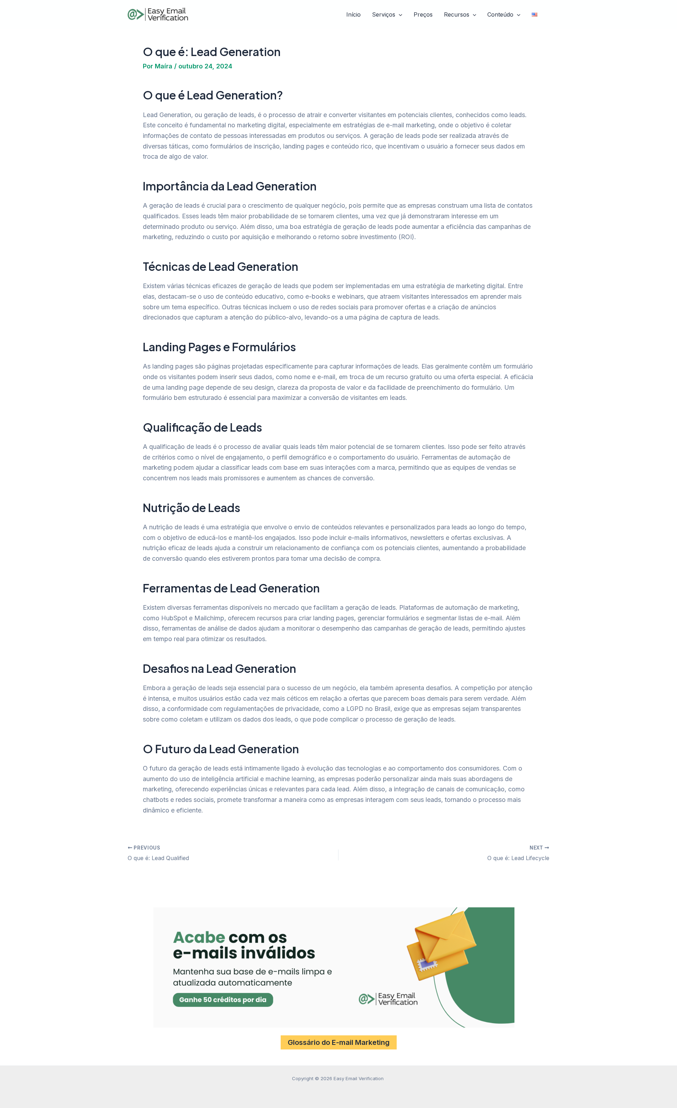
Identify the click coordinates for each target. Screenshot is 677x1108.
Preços (423, 14)
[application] (398, 14)
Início (353, 14)
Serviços (383, 14)
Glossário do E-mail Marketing (339, 1042)
